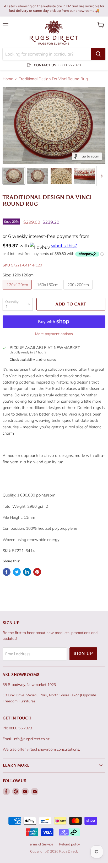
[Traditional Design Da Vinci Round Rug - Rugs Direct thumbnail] (14, 175)
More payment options (54, 334)
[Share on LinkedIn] (27, 572)
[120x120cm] (18, 290)
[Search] (98, 54)
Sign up (83, 653)
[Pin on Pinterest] (37, 572)
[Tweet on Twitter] (17, 572)
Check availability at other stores (33, 360)
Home (8, 79)
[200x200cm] (78, 290)
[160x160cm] (48, 290)
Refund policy (69, 844)
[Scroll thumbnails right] (100, 176)
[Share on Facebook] (6, 572)
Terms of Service (40, 844)
